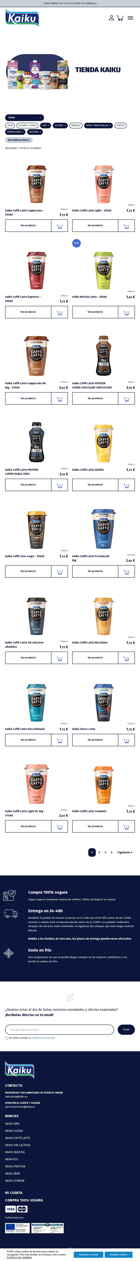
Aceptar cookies (118, 1254)
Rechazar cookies (88, 1254)
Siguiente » (124, 852)
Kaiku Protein (15, 1166)
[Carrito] (120, 18)
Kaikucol (11, 1159)
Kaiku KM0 (12, 1123)
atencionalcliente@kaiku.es (20, 1106)
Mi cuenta (14, 1193)
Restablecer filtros (19, 140)
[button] (76, 125)
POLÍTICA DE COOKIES (19, 1257)
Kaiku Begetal (15, 1152)
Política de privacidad (43, 1037)
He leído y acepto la (32, 1038)
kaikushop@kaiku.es (16, 1096)
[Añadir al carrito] (59, 225)
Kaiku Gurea (14, 1130)
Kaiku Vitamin (14, 1180)
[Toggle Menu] (130, 18)
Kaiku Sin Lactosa (17, 1145)
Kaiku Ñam (12, 1173)
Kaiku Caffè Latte (17, 1138)
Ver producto (28, 225)
